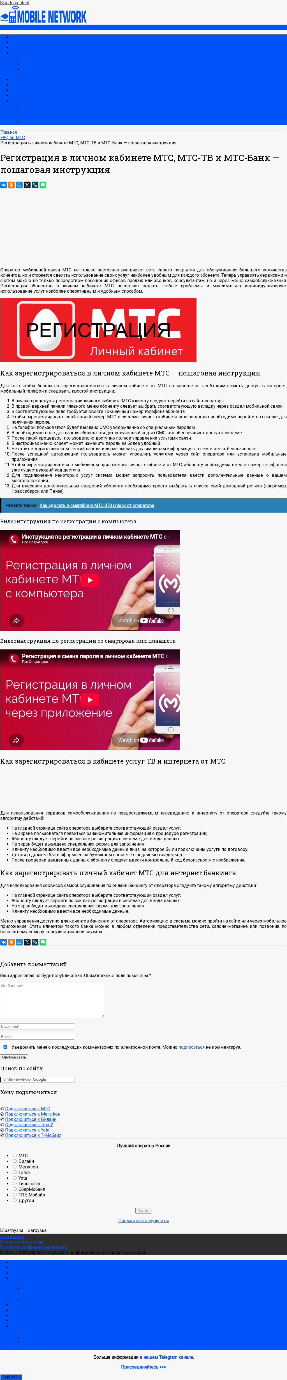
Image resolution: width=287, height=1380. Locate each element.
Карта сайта (12, 1236)
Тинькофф (29, 1183)
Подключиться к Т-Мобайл (33, 1135)
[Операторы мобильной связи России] (47, 22)
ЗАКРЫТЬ (11, 1377)
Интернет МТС (37, 69)
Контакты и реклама (21, 1242)
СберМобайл (31, 1189)
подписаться (192, 1047)
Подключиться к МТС (27, 1108)
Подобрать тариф (29, 47)
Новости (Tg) (24, 42)
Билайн (19, 85)
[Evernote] (43, 185)
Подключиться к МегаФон (32, 1114)
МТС (15, 53)
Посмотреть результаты (143, 1220)
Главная (19, 37)
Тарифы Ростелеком (44, 106)
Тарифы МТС (35, 58)
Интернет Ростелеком (45, 116)
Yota (15, 95)
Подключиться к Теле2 (29, 1124)
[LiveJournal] (35, 185)
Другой (26, 1200)
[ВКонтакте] (3, 185)
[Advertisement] (143, 788)
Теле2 (17, 90)
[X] (27, 185)
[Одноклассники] (11, 185)
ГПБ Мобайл (31, 1195)
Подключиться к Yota (27, 1130)
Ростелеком (24, 101)
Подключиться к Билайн (30, 1119)
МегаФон (21, 79)
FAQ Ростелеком (39, 122)
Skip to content (14, 2)
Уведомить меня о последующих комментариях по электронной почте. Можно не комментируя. (125, 1047)
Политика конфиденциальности (33, 1247)
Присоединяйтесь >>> (143, 1367)
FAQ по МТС (34, 74)
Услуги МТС (34, 63)
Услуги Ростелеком (42, 111)
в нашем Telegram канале (166, 1357)
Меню (6, 27)
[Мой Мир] (19, 185)
